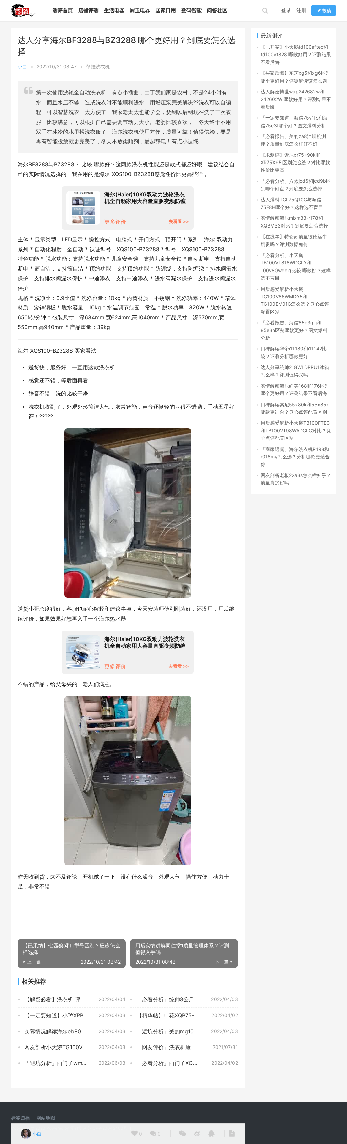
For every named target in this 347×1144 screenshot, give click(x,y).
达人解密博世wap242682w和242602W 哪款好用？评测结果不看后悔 (296, 99)
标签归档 (20, 1118)
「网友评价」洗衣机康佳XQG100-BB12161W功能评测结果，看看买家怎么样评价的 (187, 1047)
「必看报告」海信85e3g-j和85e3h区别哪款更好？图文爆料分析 (294, 330)
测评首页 (63, 10)
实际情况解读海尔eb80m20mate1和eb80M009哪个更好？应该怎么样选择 (74, 1031)
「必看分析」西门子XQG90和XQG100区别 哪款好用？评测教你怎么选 (187, 1063)
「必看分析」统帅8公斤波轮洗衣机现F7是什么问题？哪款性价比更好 (187, 999)
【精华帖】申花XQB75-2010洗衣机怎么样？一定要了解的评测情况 (187, 1015)
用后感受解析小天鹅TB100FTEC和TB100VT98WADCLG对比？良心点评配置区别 (296, 430)
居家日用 (166, 10)
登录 (286, 10)
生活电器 (114, 10)
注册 (301, 10)
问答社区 (217, 10)
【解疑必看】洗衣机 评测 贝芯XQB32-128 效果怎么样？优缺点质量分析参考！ (74, 999)
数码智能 (191, 10)
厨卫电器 (140, 10)
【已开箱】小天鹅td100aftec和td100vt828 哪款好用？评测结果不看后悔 (296, 54)
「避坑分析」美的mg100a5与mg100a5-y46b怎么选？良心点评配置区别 (187, 1031)
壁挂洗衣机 (98, 66)
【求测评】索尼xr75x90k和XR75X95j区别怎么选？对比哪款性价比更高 (295, 162)
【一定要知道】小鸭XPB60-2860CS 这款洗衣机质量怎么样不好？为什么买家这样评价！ (74, 1015)
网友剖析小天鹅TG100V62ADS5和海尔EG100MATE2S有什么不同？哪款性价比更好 (74, 1047)
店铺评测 (88, 10)
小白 (22, 66)
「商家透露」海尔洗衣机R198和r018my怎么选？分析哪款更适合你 (295, 456)
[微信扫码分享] (182, 1134)
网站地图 (45, 1118)
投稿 (326, 10)
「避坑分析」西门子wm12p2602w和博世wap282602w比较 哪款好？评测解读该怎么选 (74, 1063)
